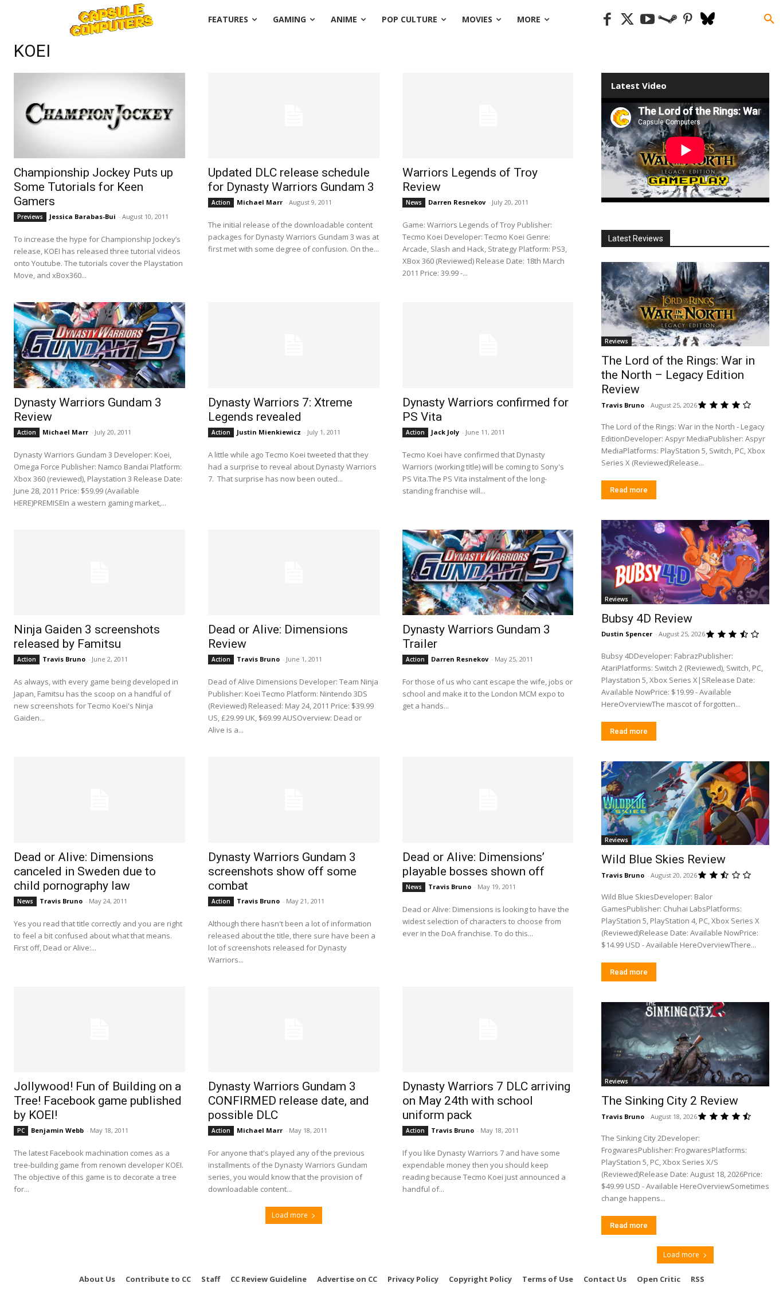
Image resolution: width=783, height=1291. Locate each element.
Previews (30, 217)
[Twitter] (627, 20)
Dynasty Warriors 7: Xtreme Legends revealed (280, 410)
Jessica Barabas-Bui (82, 216)
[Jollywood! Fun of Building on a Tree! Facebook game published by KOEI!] (99, 1029)
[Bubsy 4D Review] (685, 562)
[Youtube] (647, 20)
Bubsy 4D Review (646, 618)
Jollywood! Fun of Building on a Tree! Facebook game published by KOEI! (98, 1100)
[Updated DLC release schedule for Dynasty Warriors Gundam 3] (293, 115)
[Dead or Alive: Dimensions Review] (293, 572)
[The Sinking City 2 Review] (685, 1044)
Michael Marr (260, 202)
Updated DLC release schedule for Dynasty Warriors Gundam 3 (291, 180)
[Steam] (667, 20)
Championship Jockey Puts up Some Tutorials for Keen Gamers (93, 187)
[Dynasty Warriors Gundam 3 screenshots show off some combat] (293, 799)
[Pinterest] (687, 20)
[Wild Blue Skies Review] (685, 803)
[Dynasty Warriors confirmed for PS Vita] (488, 345)
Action (221, 202)
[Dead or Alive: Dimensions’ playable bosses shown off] (488, 799)
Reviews (616, 341)
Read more (629, 490)
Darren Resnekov (457, 202)
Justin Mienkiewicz (269, 432)
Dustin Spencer (626, 633)
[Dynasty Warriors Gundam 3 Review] (99, 345)
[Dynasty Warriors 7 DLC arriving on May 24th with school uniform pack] (488, 1029)
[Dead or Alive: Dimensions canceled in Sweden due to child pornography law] (99, 799)
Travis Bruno (63, 659)
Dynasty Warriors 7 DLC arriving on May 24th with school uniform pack (486, 1100)
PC (21, 1130)
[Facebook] (607, 20)
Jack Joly (445, 432)
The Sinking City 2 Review (669, 1101)
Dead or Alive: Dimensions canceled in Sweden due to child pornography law (85, 871)
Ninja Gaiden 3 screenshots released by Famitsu (87, 637)
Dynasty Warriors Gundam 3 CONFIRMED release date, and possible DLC (288, 1100)
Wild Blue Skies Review (663, 859)
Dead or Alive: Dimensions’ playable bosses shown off (473, 864)
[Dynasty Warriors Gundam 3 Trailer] (488, 572)
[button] (769, 19)
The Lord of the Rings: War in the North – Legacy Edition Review (678, 375)
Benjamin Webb (57, 1130)
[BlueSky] (707, 20)
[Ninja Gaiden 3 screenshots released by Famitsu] (99, 572)
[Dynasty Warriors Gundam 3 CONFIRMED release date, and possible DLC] (293, 1029)
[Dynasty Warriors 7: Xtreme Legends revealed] (293, 345)
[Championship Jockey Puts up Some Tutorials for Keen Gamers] (99, 115)
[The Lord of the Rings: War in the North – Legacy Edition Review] (685, 304)
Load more (290, 1215)
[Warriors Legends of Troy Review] (488, 115)
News (414, 202)
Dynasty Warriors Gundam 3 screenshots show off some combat (282, 871)
